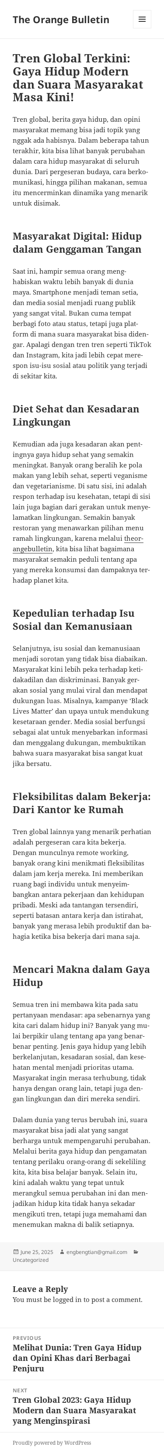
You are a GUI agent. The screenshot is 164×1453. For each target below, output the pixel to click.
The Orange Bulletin (61, 19)
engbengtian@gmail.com (96, 1252)
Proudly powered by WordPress (52, 1442)
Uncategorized (31, 1260)
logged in (67, 1299)
